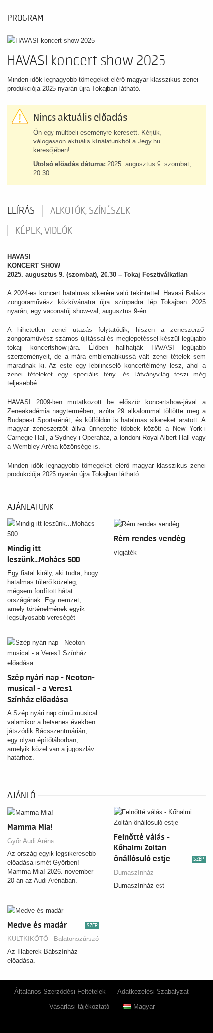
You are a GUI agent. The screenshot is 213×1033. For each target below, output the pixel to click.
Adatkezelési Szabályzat (153, 991)
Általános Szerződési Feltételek (60, 991)
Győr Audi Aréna (30, 841)
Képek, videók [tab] (43, 230)
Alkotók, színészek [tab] (90, 210)
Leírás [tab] (21, 210)
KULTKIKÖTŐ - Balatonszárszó (53, 938)
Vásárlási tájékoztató (79, 1006)
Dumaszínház (134, 872)
